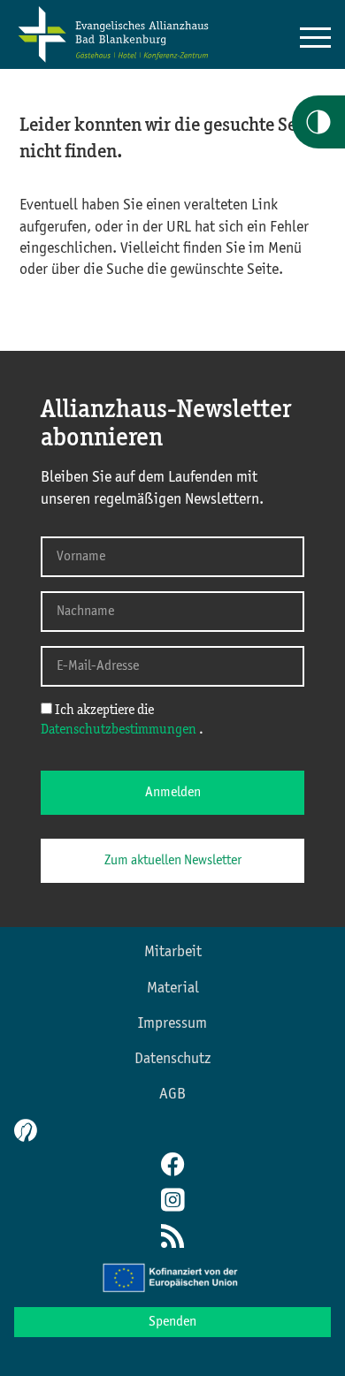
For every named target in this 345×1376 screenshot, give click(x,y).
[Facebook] (172, 1167)
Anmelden (173, 793)
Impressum (172, 1023)
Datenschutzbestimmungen (120, 730)
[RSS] (172, 1238)
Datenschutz (172, 1059)
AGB (172, 1094)
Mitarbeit (173, 952)
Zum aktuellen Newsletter (173, 861)
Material (173, 988)
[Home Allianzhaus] (113, 59)
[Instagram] (172, 1202)
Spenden (172, 1322)
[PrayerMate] (23, 1130)
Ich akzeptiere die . (122, 720)
